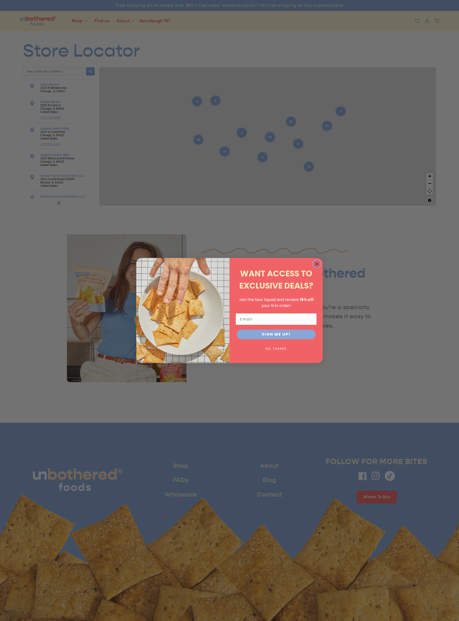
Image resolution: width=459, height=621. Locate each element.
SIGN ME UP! (276, 334)
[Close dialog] (316, 264)
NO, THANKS (276, 349)
